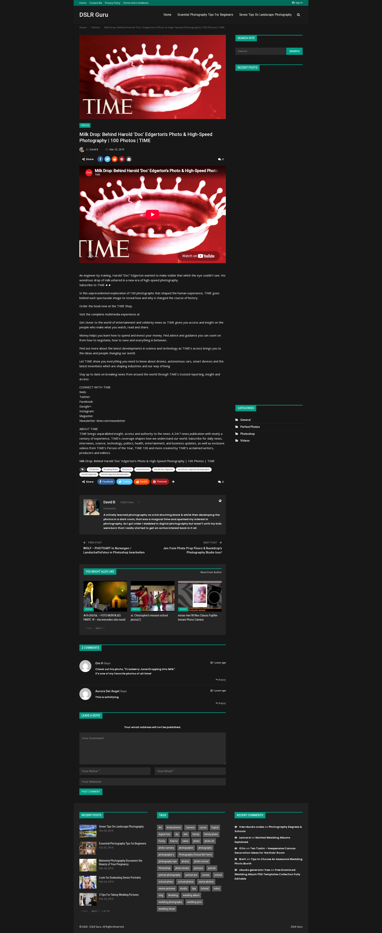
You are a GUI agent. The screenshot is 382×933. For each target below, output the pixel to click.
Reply (222, 679)
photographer (186, 847)
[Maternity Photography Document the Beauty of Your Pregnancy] (87, 865)
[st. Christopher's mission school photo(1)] (152, 596)
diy (176, 834)
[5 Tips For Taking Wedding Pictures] (87, 899)
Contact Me (95, 3)
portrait (212, 868)
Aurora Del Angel (107, 691)
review (205, 875)
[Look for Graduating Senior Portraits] (87, 882)
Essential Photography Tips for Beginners (205, 15)
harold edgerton (88, 474)
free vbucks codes (251, 827)
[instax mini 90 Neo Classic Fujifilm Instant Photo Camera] (200, 596)
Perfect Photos (250, 426)
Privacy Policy (112, 3)
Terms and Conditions (135, 3)
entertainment (142, 469)
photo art (209, 841)
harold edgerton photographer (115, 474)
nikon (185, 841)
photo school (201, 861)
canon (203, 827)
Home (82, 3)
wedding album (191, 895)
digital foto (164, 834)
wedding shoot (167, 908)
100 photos (94, 469)
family (196, 834)
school (218, 875)
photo (196, 841)
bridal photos (174, 827)
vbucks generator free (254, 870)
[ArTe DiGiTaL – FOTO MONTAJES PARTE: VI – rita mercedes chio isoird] (105, 596)
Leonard (245, 838)
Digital (214, 827)
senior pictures (167, 888)
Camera (190, 827)
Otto (242, 848)
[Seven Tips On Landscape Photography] (87, 831)
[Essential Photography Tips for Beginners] (87, 848)
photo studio (182, 868)
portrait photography (169, 875)
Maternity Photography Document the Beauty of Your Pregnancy (120, 862)
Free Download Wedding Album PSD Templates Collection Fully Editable (267, 874)
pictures (198, 868)
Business (127, 469)
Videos (85, 125)
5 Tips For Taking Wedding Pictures (119, 895)
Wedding (173, 895)
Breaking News (111, 469)
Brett (242, 859)
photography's (166, 854)
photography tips (168, 861)
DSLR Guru (93, 14)
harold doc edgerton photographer (194, 469)
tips (194, 888)
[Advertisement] (269, 236)
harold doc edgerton (163, 469)
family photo (211, 834)
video (217, 888)
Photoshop (247, 433)
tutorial (205, 888)
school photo (166, 881)
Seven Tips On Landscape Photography (265, 15)
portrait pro (191, 875)
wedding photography (170, 902)
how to (173, 841)
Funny (162, 841)
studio (183, 888)
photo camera (166, 847)
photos (185, 861)
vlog (161, 895)
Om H (99, 663)
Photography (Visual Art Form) (195, 854)
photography (205, 847)
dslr (185, 834)
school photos (186, 881)
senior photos (206, 881)
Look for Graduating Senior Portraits (120, 877)
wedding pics (194, 902)
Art (160, 827)
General (245, 419)
